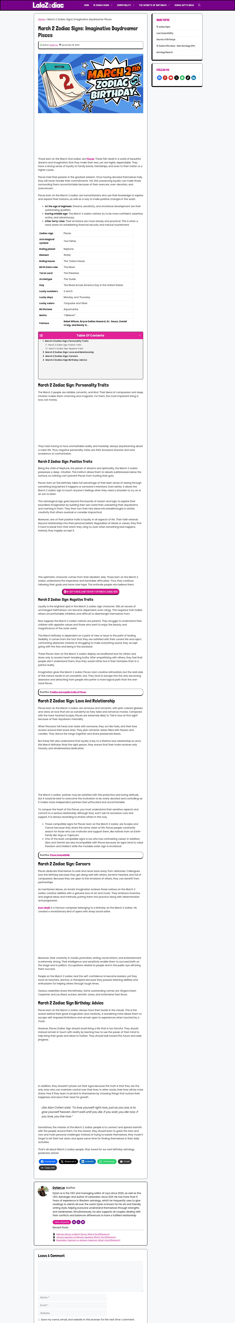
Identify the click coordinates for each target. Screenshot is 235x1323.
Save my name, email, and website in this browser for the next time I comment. (88, 1319)
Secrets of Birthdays (166, 39)
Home (86, 5)
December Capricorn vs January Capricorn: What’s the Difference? (88, 1240)
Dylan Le (54, 45)
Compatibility (124, 5)
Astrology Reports (165, 52)
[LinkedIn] (78, 1222)
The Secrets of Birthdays (153, 5)
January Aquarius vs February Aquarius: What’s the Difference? (86, 1237)
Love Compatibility (165, 33)
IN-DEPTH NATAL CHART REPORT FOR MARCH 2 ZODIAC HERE (92, 591)
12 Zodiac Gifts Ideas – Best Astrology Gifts (176, 45)
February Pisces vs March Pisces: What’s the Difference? (83, 1234)
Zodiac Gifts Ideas (184, 5)
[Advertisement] (90, 137)
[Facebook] (83, 1222)
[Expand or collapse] (140, 335)
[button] (199, 5)
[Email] (74, 1222)
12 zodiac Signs (101, 5)
